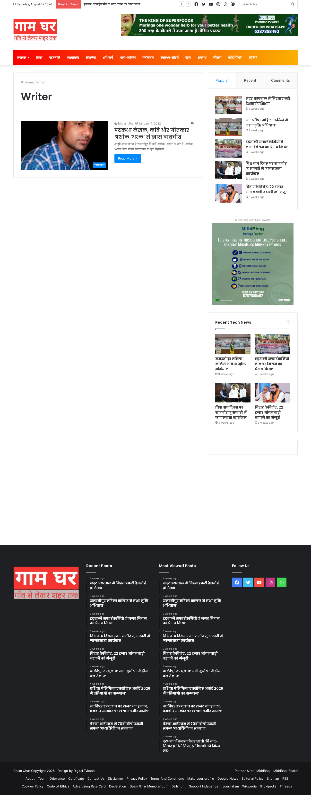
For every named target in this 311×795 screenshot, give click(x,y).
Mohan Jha (125, 123)
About (30, 778)
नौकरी (217, 57)
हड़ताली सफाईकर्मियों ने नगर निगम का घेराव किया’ (112, 4)
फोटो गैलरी (235, 57)
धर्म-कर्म (108, 57)
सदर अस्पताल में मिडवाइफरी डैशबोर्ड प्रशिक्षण (268, 101)
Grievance (57, 778)
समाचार (21, 57)
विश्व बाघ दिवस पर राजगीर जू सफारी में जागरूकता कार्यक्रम (266, 168)
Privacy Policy (137, 778)
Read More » (127, 158)
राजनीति (54, 57)
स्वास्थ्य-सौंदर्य (170, 57)
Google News (227, 778)
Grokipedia (268, 786)
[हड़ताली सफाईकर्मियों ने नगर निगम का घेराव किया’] (228, 148)
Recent (250, 80)
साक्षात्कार (73, 57)
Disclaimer (115, 778)
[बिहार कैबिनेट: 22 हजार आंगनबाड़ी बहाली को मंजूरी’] (228, 193)
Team (42, 778)
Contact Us (95, 778)
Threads (286, 786)
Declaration (117, 786)
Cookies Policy (32, 786)
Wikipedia (249, 786)
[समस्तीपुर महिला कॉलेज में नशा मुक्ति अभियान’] (228, 127)
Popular (222, 80)
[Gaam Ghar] (35, 30)
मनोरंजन (148, 57)
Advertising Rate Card (89, 786)
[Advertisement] (155, 499)
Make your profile (200, 778)
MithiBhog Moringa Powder (252, 220)
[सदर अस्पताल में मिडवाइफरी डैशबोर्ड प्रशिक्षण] (228, 105)
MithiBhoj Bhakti (285, 771)
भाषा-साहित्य (128, 57)
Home (29, 82)
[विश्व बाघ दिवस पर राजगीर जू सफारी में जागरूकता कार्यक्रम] (228, 170)
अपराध (202, 57)
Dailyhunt (179, 786)
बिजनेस (91, 57)
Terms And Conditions (167, 778)
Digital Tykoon (84, 771)
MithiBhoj (263, 771)
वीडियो (253, 57)
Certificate (76, 778)
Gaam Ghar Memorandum (149, 786)
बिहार (39, 57)
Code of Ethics (58, 786)
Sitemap (273, 778)
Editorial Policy (252, 778)
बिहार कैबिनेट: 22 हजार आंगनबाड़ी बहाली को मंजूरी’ (268, 189)
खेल (188, 57)
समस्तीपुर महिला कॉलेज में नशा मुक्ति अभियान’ (267, 123)
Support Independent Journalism (214, 786)
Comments (280, 80)
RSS (285, 778)
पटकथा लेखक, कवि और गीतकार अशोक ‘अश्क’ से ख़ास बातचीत (151, 133)
